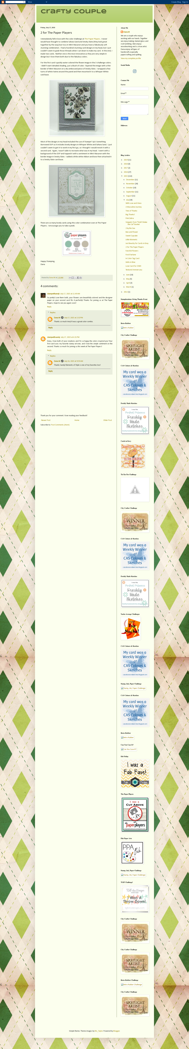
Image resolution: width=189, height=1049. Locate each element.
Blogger (116, 1031)
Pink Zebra (130, 218)
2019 (126, 160)
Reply (49, 307)
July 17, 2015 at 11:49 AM (70, 294)
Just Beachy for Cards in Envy (137, 243)
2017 (126, 168)
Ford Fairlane (131, 255)
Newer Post (45, 420)
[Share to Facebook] (78, 277)
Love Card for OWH (133, 266)
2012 (126, 292)
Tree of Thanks (131, 211)
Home (77, 420)
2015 (126, 176)
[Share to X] (75, 277)
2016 (126, 172)
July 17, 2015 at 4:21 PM (70, 337)
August (129, 196)
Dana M (57, 318)
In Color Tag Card (132, 258)
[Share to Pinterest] (80, 277)
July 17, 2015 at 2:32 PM (73, 318)
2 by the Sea (130, 228)
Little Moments (131, 240)
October (129, 188)
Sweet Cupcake (132, 236)
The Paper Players (92, 39)
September (130, 192)
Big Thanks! (130, 215)
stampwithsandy (53, 337)
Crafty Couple (74, 11)
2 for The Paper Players (135, 247)
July (127, 200)
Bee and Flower (132, 232)
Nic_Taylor (99, 1031)
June (128, 275)
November (130, 184)
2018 (126, 164)
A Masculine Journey (134, 207)
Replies (53, 313)
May (128, 279)
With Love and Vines (134, 203)
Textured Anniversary (134, 270)
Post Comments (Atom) (60, 425)
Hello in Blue (130, 262)
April (128, 283)
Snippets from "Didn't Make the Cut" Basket (136, 223)
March (129, 287)
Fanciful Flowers (132, 251)
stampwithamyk (53, 294)
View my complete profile (131, 58)
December (130, 180)
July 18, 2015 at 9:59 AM (73, 361)
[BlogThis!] (72, 277)
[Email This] (70, 277)
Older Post (107, 420)
